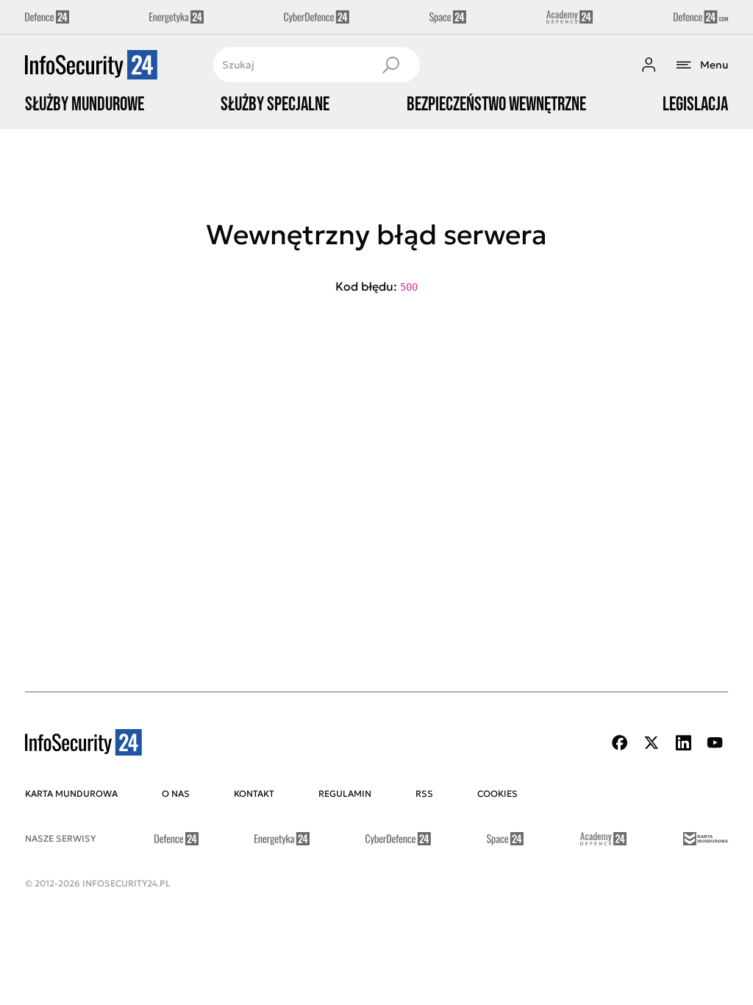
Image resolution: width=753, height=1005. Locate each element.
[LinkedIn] (683, 742)
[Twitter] (651, 742)
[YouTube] (715, 742)
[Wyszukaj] (390, 64)
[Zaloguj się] (648, 65)
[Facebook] (620, 742)
